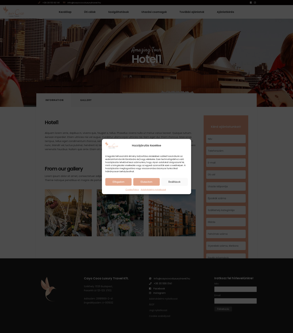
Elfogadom (118, 181)
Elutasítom (146, 181)
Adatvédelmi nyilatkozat (153, 189)
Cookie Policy (132, 189)
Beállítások (174, 181)
